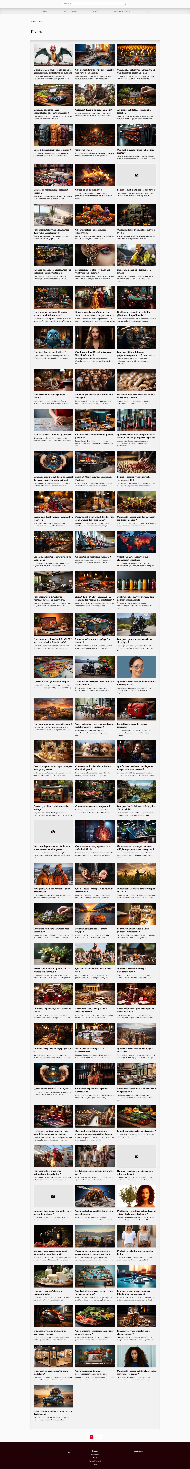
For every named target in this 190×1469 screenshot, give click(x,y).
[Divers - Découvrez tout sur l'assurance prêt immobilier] (53, 914)
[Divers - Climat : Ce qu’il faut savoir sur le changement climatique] (136, 542)
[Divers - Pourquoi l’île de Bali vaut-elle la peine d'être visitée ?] (136, 791)
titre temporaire (83, 149)
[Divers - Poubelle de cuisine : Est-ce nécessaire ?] (136, 1116)
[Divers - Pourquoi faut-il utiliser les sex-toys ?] (136, 175)
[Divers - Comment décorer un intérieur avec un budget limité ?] (136, 1074)
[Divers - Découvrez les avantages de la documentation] (95, 1034)
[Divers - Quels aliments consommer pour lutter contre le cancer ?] (95, 1316)
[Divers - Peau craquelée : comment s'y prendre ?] (53, 420)
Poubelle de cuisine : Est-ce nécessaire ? (136, 1131)
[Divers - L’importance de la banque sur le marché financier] (95, 994)
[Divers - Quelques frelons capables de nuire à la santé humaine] (95, 1196)
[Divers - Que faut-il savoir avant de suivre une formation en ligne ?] (95, 1276)
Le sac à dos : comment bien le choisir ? (52, 149)
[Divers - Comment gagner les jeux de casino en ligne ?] (53, 994)
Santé (95, 11)
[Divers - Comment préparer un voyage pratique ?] (53, 1034)
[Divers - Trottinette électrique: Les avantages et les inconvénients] (95, 667)
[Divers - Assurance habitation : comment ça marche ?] (136, 95)
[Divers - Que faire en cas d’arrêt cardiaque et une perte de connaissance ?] (136, 751)
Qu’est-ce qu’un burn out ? (88, 189)
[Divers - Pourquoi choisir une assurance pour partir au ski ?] (53, 874)
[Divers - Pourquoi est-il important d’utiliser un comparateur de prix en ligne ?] (95, 502)
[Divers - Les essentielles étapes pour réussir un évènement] (53, 542)
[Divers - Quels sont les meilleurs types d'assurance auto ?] (136, 954)
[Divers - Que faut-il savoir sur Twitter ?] (53, 337)
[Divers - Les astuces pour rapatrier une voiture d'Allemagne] (53, 1396)
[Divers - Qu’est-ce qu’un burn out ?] (95, 175)
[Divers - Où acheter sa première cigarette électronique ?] (95, 1074)
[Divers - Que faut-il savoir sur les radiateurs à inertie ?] (136, 135)
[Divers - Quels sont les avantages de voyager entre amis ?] (136, 1034)
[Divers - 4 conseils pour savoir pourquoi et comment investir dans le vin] (53, 1236)
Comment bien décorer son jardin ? (92, 806)
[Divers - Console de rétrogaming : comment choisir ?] (53, 175)
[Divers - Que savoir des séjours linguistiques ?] (53, 667)
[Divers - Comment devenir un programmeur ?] (95, 95)
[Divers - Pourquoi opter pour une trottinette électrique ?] (136, 624)
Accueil (33, 21)
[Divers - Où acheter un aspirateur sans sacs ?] (95, 542)
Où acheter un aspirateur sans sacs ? (93, 556)
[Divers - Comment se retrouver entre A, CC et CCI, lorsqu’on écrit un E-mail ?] (136, 55)
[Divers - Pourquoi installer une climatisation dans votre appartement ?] (53, 215)
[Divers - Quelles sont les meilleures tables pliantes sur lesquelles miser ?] (136, 297)
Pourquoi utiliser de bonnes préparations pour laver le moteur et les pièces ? (135, 355)
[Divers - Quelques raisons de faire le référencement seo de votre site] (95, 1356)
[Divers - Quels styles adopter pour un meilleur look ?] (136, 1236)
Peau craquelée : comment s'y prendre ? (53, 434)
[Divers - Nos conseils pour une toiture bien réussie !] (136, 255)
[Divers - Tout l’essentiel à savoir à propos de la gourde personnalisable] (136, 582)
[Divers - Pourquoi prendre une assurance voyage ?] (95, 914)
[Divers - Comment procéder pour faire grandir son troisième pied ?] (136, 502)
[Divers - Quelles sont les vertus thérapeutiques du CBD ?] (136, 874)
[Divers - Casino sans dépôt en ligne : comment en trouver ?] (53, 502)
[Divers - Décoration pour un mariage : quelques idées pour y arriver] (53, 751)
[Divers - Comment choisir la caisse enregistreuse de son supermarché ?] (53, 95)
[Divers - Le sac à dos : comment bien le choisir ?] (53, 135)
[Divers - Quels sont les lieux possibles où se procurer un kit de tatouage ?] (53, 297)
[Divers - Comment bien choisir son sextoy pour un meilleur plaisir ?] (53, 1196)
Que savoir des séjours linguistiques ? (52, 681)
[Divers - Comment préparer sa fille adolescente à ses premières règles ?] (136, 1356)
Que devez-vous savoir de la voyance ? (53, 1088)
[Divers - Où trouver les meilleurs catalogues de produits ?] (95, 420)
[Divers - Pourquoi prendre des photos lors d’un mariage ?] (95, 380)
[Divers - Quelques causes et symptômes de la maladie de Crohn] (95, 831)
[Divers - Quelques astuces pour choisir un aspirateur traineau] (53, 1316)
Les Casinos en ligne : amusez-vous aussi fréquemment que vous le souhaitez (51, 1134)
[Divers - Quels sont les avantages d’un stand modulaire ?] (53, 1356)
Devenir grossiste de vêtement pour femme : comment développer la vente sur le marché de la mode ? (94, 315)
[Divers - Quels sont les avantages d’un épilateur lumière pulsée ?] (136, 667)
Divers (149, 11)
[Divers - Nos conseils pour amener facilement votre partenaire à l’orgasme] (53, 831)
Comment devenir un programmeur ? (94, 109)
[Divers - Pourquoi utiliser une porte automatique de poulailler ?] (53, 1156)
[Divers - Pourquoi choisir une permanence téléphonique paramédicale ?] (136, 1276)
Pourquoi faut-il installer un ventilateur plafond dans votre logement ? (49, 599)
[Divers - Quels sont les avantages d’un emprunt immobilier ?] (95, 874)
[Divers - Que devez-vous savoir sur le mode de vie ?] (95, 954)
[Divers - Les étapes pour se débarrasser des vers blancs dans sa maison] (136, 380)
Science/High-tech (121, 11)
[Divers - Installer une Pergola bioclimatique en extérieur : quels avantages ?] (53, 255)
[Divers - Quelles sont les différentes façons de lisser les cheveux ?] (95, 337)
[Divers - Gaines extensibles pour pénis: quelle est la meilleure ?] (136, 1156)
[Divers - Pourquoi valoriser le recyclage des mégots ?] (95, 624)
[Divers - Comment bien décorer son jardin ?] (95, 791)
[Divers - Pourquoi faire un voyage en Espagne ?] (53, 709)
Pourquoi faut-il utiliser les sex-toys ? (136, 189)
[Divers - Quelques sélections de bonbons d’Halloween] (95, 215)
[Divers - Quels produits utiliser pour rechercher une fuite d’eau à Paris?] (95, 55)
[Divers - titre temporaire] (95, 135)
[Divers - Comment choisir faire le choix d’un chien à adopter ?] (95, 751)
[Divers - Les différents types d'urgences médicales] (136, 709)
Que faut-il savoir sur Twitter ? (50, 352)
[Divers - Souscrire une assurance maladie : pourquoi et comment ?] (136, 914)
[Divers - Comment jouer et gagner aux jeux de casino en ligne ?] (136, 994)
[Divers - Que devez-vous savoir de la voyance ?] (53, 1074)
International (70, 11)
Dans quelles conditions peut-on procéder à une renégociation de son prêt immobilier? (93, 1134)
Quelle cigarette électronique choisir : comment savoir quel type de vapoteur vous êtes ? (136, 437)
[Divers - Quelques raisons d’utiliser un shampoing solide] (53, 1276)
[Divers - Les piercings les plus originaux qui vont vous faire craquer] (95, 255)
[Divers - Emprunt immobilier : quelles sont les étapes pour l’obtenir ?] (53, 954)
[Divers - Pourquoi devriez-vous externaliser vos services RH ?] (136, 462)
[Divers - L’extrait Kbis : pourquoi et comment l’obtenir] (95, 462)
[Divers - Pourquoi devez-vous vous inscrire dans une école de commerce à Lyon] (95, 1236)
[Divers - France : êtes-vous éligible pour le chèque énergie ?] (136, 1316)
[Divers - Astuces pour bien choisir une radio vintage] (53, 791)
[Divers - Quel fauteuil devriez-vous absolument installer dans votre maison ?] (95, 709)
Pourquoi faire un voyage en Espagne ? (53, 724)
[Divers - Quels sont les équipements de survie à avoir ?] (136, 215)
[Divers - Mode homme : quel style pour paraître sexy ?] (95, 1156)
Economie (43, 11)
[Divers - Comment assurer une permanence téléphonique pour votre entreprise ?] (136, 831)
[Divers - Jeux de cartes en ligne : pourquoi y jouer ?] (53, 380)
